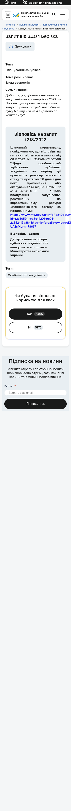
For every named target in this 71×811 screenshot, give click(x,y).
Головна (10, 25)
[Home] (27, 14)
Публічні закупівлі (29, 25)
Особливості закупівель (26, 275)
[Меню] (62, 14)
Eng (13, 2)
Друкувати (23, 46)
